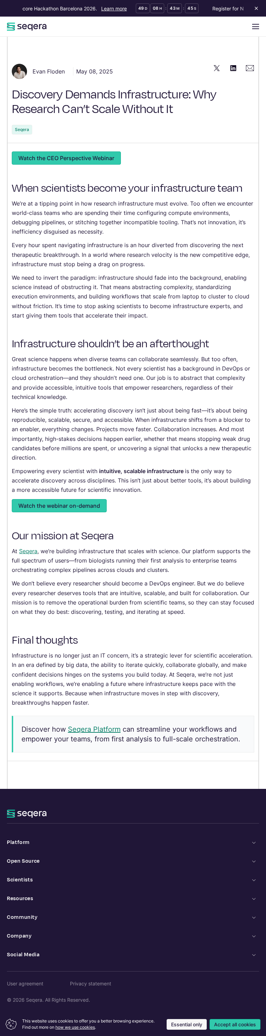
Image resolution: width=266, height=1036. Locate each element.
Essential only (186, 1024)
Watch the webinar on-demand (59, 505)
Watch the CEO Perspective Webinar (66, 158)
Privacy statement (90, 983)
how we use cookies (75, 1027)
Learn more (111, 8)
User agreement (25, 983)
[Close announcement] (255, 8)
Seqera (22, 129)
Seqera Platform (94, 729)
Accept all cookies (235, 1024)
